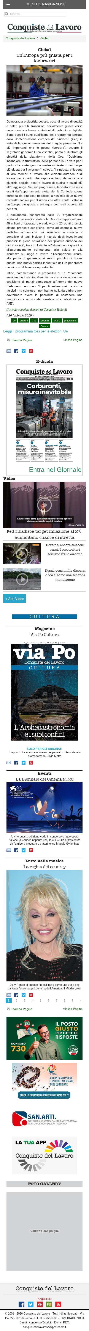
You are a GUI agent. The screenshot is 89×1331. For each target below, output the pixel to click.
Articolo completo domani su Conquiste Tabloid (37, 309)
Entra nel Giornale (55, 469)
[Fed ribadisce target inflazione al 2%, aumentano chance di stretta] (44, 505)
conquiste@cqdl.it (40, 1322)
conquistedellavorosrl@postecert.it (44, 1327)
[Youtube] (58, 1304)
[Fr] (49, 1304)
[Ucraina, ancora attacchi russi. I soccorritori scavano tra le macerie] (22, 553)
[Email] (8, 351)
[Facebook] (16, 351)
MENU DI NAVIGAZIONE (46, 4)
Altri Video (14, 598)
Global (44, 38)
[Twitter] (23, 351)
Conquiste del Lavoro (20, 38)
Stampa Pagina (21, 340)
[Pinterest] (31, 351)
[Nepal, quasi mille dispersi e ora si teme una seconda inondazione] (22, 579)
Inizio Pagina (74, 340)
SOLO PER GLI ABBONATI (44, 748)
